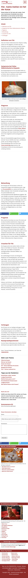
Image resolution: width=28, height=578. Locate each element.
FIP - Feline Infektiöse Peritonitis (9, 365)
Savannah (4, 533)
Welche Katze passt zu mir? (8, 379)
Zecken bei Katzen (6, 364)
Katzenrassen (14, 553)
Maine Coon (4, 524)
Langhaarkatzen (5, 382)
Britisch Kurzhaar (5, 528)
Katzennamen (15, 554)
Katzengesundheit (16, 557)
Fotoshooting (21, 568)
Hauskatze (4, 537)
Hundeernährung (6, 557)
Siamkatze (4, 530)
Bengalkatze (4, 527)
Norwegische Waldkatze (7, 525)
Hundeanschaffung (6, 559)
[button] (4, 213)
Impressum (10, 570)
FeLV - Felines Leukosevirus (8, 369)
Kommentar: (4, 423)
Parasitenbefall (7, 189)
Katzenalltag (15, 559)
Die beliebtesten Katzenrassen (9, 380)
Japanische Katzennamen (7, 471)
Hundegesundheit (6, 560)
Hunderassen (5, 553)
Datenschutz (17, 570)
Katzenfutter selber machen (8, 375)
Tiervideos (14, 560)
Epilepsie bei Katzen (6, 367)
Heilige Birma (5, 536)
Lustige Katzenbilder (6, 377)
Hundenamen (5, 554)
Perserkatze (4, 534)
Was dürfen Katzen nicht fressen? (10, 384)
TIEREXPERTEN (4, 352)
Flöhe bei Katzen (5, 360)
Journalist (15, 568)
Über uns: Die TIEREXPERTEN (9, 566)
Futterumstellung (5, 145)
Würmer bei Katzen (6, 362)
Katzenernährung (16, 556)
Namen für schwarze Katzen (8, 469)
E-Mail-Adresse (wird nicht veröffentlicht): (11, 419)
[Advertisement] (14, 166)
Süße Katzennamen (6, 468)
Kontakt (19, 566)
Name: (2, 414)
